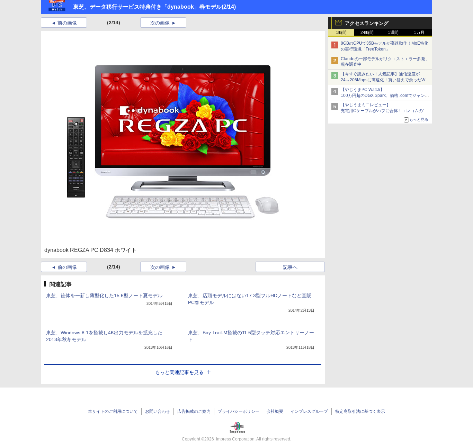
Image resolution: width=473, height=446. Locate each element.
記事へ (290, 267)
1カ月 (419, 32)
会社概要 (275, 411)
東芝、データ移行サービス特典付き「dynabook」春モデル (147, 7)
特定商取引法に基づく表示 (360, 411)
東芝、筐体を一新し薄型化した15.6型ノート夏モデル (104, 295)
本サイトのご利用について (113, 411)
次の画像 (160, 23)
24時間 (367, 32)
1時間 (341, 32)
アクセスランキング (367, 23)
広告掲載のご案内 (194, 411)
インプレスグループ (309, 411)
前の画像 (67, 23)
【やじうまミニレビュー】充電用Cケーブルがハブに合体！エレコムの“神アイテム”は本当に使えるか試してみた (384, 110)
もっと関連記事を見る (179, 372)
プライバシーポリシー (238, 411)
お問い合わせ (157, 411)
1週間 (393, 32)
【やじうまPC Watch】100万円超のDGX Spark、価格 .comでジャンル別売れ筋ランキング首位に (385, 95)
